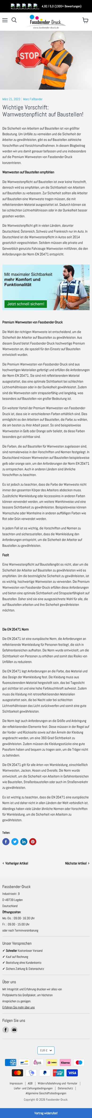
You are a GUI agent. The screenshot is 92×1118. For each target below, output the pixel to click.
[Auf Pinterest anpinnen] (32, 841)
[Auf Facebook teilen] (5, 841)
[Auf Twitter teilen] (14, 841)
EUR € (43, 1050)
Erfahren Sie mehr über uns (18, 1007)
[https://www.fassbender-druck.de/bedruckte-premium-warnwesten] (46, 312)
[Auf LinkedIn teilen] (23, 841)
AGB (30, 1083)
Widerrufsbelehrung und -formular (57, 1083)
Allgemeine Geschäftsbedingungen (46, 1093)
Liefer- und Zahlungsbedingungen (33, 1088)
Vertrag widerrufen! (46, 1113)
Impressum (16, 1083)
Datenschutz (65, 1088)
